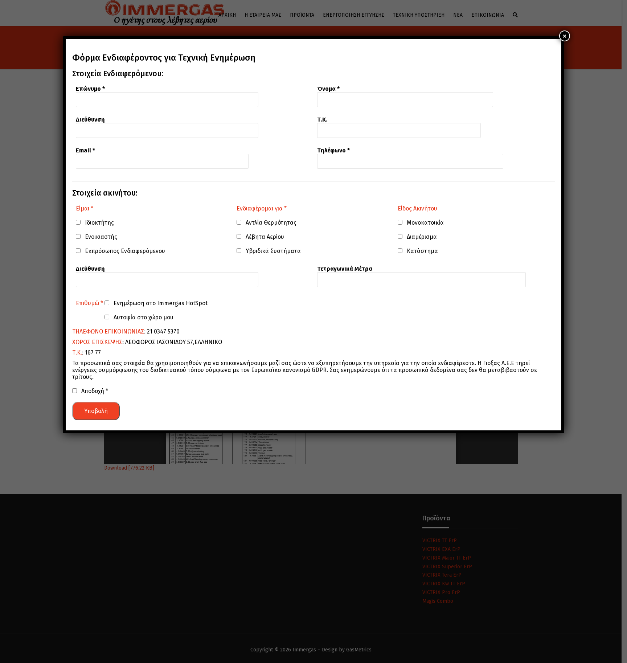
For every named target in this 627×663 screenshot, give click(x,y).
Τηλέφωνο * (333, 150)
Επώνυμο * (90, 88)
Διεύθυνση (90, 119)
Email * (85, 150)
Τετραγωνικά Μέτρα (344, 268)
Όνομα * (328, 88)
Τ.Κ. (322, 119)
